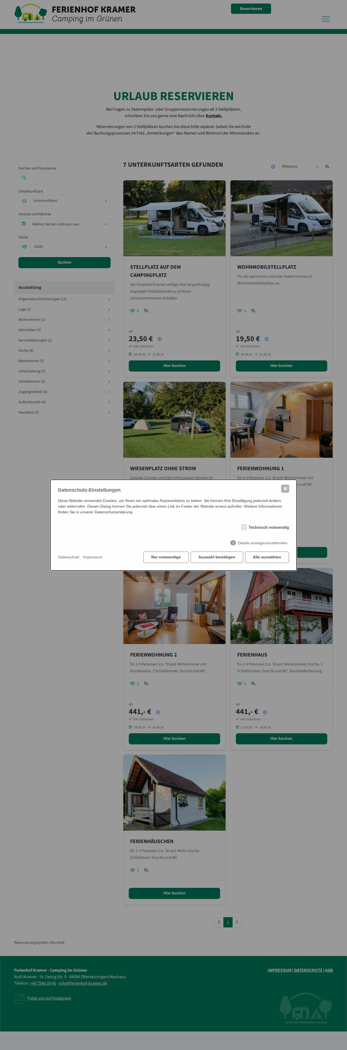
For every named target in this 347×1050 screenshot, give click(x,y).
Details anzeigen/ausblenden (262, 543)
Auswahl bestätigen (216, 557)
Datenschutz (68, 557)
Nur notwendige (166, 557)
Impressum (92, 557)
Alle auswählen (267, 557)
